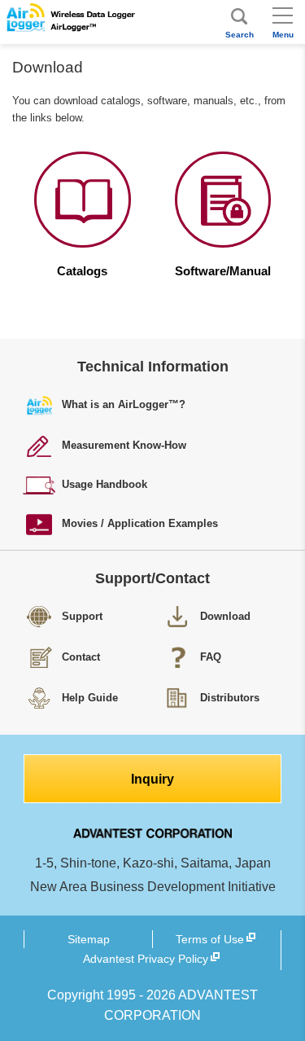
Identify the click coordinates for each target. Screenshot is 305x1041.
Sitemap (89, 939)
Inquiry (152, 779)
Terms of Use (210, 939)
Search (239, 34)
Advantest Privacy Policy (145, 958)
